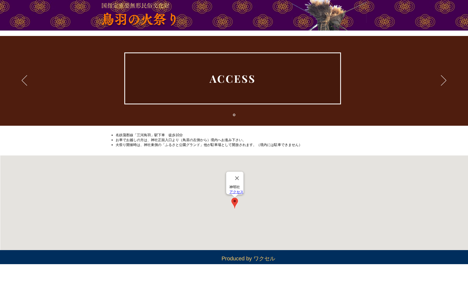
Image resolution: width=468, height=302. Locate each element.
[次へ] (443, 81)
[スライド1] (234, 115)
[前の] (24, 81)
